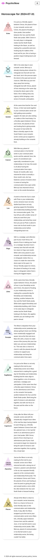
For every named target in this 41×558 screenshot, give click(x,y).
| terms (34, 556)
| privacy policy (27, 556)
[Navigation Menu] (37, 3)
